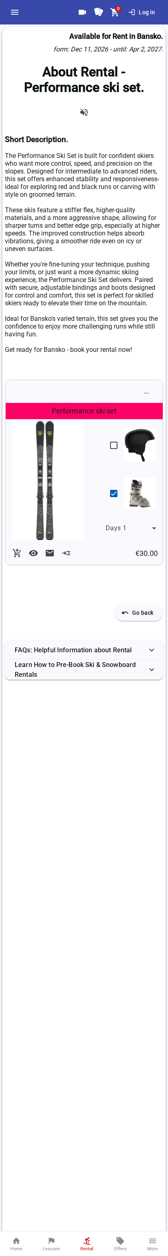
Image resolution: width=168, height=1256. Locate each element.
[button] (84, 650)
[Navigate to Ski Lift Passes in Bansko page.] (99, 12)
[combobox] (131, 528)
